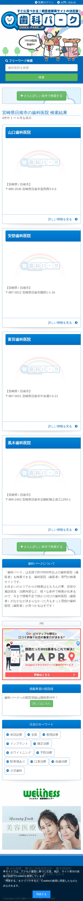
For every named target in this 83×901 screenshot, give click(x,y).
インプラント (19, 743)
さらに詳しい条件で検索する (43, 95)
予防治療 (46, 752)
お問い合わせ (68, 2)
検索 (41, 77)
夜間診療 (52, 734)
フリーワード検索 (20, 60)
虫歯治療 (61, 761)
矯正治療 (43, 743)
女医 (34, 734)
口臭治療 (40, 761)
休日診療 (16, 734)
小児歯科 (16, 770)
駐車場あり (17, 761)
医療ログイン (46, 2)
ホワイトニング (20, 752)
